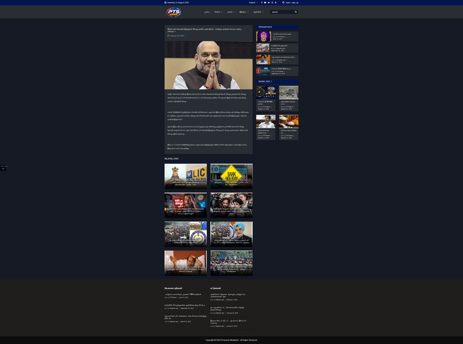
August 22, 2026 (263, 109)
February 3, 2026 (231, 300)
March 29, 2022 (277, 62)
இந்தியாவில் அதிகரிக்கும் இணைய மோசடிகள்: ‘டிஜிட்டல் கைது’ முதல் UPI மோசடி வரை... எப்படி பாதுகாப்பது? (185, 211)
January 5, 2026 (231, 326)
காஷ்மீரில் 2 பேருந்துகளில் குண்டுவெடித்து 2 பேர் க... (185, 305)
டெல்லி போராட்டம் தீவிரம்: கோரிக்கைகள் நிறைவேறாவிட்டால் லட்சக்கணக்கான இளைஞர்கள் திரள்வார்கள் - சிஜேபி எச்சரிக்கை (232, 268)
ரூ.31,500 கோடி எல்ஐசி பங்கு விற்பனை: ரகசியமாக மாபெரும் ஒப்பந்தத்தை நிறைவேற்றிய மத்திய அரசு (186, 182)
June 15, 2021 (277, 39)
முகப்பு (207, 12)
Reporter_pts (280, 48)
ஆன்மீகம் (257, 12)
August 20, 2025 (177, 36)
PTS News (281, 37)
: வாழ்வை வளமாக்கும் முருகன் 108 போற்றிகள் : (183, 294)
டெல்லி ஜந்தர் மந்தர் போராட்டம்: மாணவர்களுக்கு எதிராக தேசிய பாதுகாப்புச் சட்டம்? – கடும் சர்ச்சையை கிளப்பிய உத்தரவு (231, 240)
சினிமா (217, 12)
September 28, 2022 (278, 74)
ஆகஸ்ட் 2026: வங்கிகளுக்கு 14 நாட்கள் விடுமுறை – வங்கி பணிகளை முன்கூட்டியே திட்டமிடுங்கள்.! (231, 182)
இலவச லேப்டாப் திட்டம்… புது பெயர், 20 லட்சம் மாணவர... (228, 322)
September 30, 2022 (277, 50)
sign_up (295, 2)
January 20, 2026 (232, 313)
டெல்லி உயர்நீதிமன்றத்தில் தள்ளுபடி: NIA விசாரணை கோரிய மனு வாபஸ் (186, 241)
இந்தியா (243, 12)
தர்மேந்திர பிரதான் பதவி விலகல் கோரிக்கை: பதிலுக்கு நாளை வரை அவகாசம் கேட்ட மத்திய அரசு (231, 211)
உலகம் (230, 12)
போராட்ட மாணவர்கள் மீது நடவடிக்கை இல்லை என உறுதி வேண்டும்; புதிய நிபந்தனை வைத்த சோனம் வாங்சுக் (186, 269)
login (288, 2)
